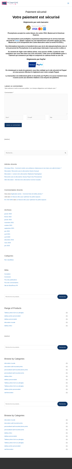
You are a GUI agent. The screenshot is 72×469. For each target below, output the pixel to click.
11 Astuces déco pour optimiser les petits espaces (25, 196)
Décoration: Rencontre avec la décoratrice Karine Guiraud (21, 171)
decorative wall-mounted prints (13, 366)
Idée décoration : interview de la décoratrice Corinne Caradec (22, 179)
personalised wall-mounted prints (14, 373)
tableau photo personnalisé (12, 316)
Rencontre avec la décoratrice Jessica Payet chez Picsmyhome (23, 177)
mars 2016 (7, 242)
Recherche (62, 296)
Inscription (7, 274)
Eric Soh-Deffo (8, 199)
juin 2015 (7, 245)
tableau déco (8, 325)
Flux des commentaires (11, 282)
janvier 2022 (8, 219)
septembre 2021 (9, 228)
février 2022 (8, 216)
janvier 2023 (8, 214)
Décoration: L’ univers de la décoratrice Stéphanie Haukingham (23, 174)
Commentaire (9, 92)
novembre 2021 (9, 222)
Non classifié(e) (9, 260)
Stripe (17, 40)
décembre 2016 (9, 239)
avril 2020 (7, 237)
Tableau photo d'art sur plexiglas (14, 312)
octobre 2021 (8, 225)
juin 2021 (7, 231)
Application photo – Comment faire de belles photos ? (27, 194)
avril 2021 (7, 234)
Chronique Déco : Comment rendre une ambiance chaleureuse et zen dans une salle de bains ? (32, 168)
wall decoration (8, 392)
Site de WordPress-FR (11, 285)
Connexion (7, 277)
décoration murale (9, 322)
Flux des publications (10, 280)
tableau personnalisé (10, 319)
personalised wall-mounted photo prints (16, 369)
